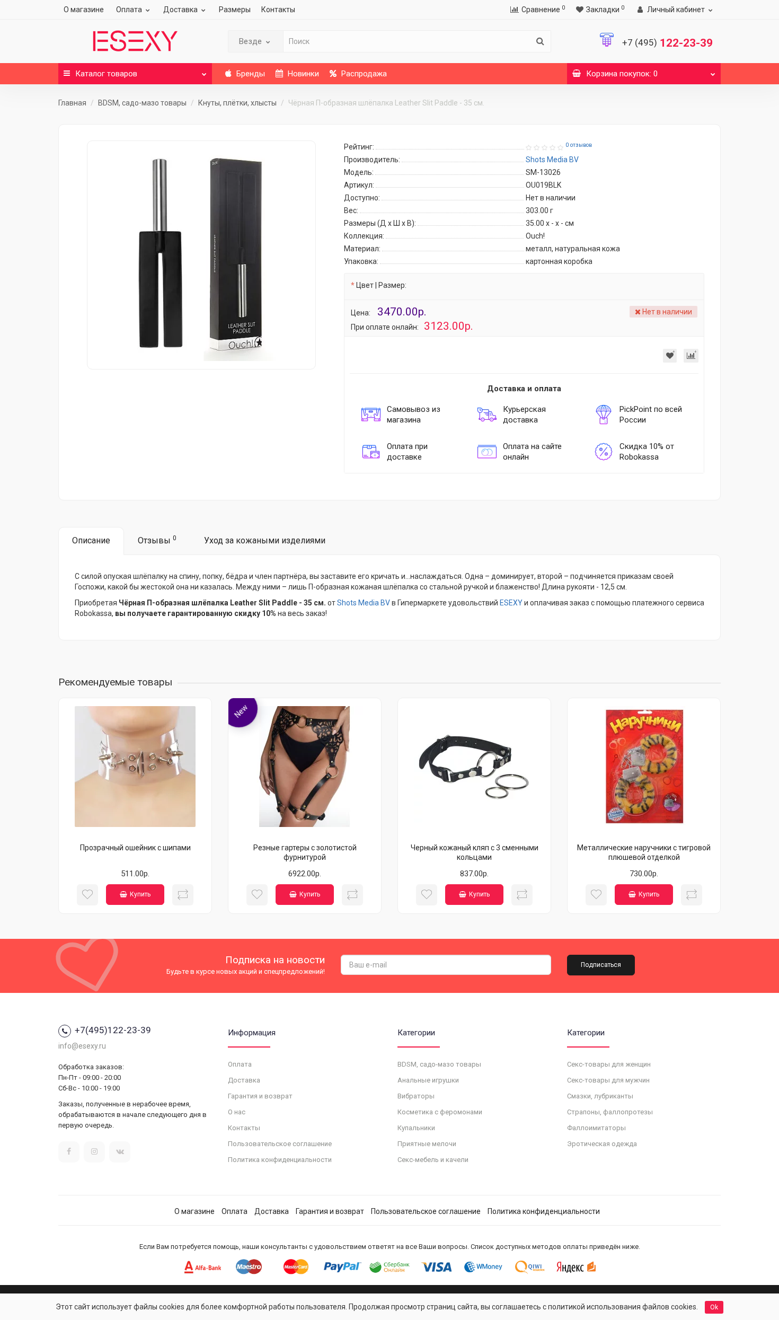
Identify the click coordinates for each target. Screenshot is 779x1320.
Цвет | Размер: (381, 285)
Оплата (129, 9)
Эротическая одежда (602, 1144)
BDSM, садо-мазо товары (142, 103)
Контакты (278, 9)
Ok (714, 1307)
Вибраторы (416, 1096)
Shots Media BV (363, 603)
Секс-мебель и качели (432, 1160)
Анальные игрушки (428, 1080)
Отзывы (157, 539)
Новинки (302, 73)
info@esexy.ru (82, 1046)
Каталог (106, 73)
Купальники (416, 1128)
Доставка (180, 9)
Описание (91, 540)
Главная (72, 103)
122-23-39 (667, 43)
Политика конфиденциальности (280, 1160)
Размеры (235, 9)
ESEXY (511, 603)
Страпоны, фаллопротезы (610, 1112)
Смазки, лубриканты (600, 1096)
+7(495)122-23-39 (113, 1030)
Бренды (249, 73)
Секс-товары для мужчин (608, 1080)
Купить (140, 894)
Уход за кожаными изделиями (264, 540)
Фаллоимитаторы (596, 1128)
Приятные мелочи (426, 1144)
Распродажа (363, 73)
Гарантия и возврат (260, 1096)
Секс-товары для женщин (609, 1064)
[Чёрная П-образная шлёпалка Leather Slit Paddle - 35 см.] (201, 254)
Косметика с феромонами (439, 1112)
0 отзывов (578, 145)
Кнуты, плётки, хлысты (237, 103)
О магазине (84, 9)
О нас (236, 1112)
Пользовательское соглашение (280, 1144)
